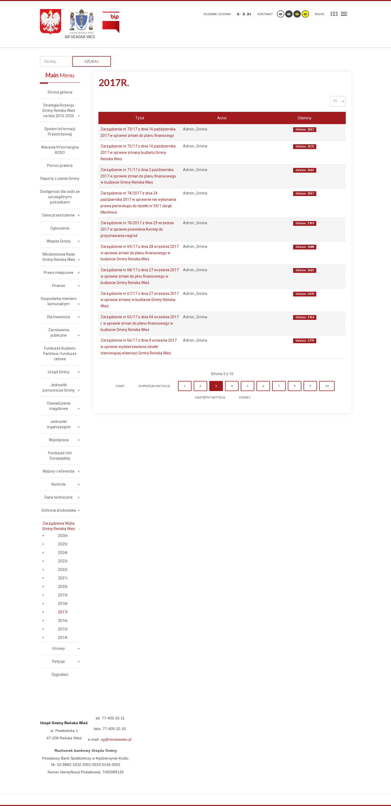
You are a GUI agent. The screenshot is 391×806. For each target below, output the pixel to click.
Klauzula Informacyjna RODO (60, 150)
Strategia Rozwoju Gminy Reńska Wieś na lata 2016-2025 (58, 110)
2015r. (63, 629)
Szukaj (92, 61)
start (120, 386)
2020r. (63, 586)
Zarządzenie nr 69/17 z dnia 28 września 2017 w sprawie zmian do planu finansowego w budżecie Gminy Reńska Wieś (140, 252)
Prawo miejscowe (58, 272)
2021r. (63, 578)
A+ (249, 14)
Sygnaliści (60, 674)
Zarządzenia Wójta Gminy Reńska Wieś (58, 526)
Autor (222, 118)
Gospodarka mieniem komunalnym (59, 301)
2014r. (63, 637)
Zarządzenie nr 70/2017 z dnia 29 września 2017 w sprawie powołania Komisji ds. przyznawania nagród (137, 229)
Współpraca (59, 440)
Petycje (58, 661)
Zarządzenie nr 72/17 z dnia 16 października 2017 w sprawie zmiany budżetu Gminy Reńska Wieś (138, 152)
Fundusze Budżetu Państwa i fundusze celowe (60, 353)
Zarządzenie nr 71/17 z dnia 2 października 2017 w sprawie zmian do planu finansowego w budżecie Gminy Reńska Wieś (138, 176)
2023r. (63, 561)
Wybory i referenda (58, 471)
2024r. (63, 552)
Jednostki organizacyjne (58, 424)
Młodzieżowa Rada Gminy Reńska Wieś (58, 257)
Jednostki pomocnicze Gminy (59, 387)
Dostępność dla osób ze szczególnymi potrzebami (60, 196)
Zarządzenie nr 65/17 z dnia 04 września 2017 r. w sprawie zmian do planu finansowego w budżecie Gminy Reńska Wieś (140, 323)
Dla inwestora (58, 317)
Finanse (58, 285)
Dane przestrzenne (58, 215)
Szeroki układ (343, 13)
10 (327, 386)
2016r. (63, 620)
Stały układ (334, 13)
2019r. (63, 595)
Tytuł (139, 118)
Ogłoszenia (59, 228)
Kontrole (59, 484)
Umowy (58, 648)
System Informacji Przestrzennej (59, 131)
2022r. (63, 569)
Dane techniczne (58, 497)
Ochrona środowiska (58, 510)
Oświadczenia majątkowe (58, 406)
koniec (245, 397)
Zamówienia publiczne (58, 332)
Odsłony (304, 118)
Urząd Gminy (58, 372)
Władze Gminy (59, 241)
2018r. (63, 603)
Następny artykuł (210, 397)
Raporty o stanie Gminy (59, 178)
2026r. (63, 535)
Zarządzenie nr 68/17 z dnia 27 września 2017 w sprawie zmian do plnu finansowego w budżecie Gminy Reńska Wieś (140, 276)
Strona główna (60, 92)
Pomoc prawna (60, 165)
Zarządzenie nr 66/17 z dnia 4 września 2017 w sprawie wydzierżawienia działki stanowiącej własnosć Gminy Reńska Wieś (139, 346)
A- (239, 14)
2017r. (63, 612)
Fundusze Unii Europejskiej (60, 455)
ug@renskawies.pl (116, 739)
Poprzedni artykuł (154, 386)
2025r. (63, 544)
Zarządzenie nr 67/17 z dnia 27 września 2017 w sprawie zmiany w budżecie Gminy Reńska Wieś (140, 299)
